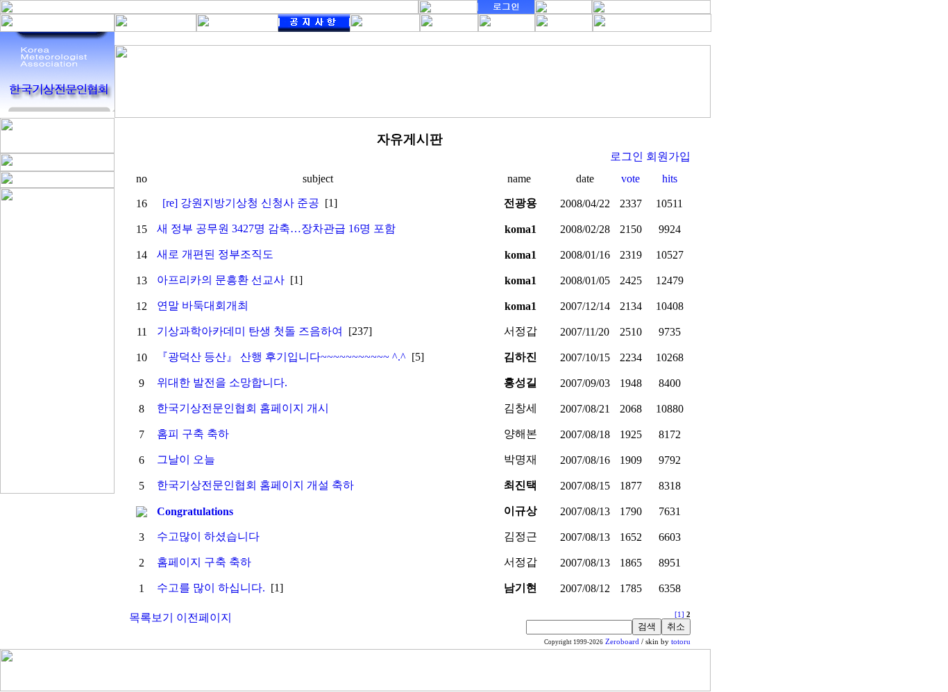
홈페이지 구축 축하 (204, 562)
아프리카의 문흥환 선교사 (221, 280)
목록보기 (151, 617)
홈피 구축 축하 (193, 434)
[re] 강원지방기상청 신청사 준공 (240, 203)
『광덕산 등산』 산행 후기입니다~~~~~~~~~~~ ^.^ (281, 357)
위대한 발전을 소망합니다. (222, 382)
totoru (681, 642)
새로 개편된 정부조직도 (215, 254)
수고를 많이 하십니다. (211, 588)
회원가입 (668, 156)
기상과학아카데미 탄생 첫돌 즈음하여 (250, 331)
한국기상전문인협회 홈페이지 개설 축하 (255, 485)
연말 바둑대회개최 (202, 305)
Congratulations (195, 511)
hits (669, 178)
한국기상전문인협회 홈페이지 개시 (243, 408)
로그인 (626, 156)
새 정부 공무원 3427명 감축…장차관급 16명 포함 (276, 228)
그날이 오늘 (186, 459)
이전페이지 (204, 617)
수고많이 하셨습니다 (208, 536)
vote (630, 178)
